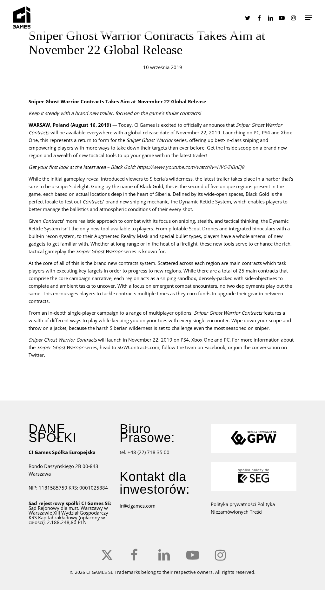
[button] (308, 17)
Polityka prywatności (234, 504)
